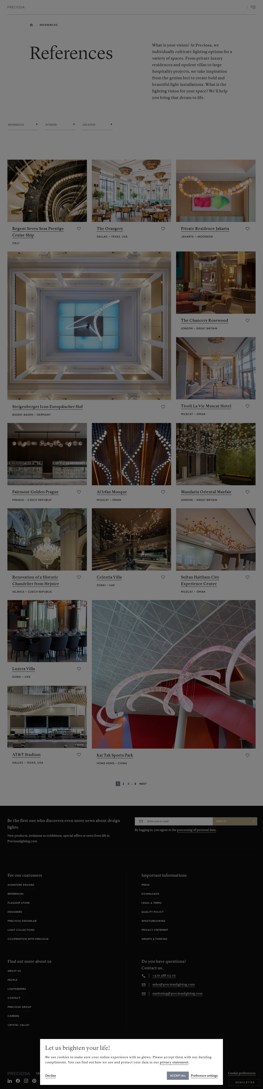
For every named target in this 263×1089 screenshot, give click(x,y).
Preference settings (204, 1076)
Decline (50, 1076)
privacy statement (174, 1062)
